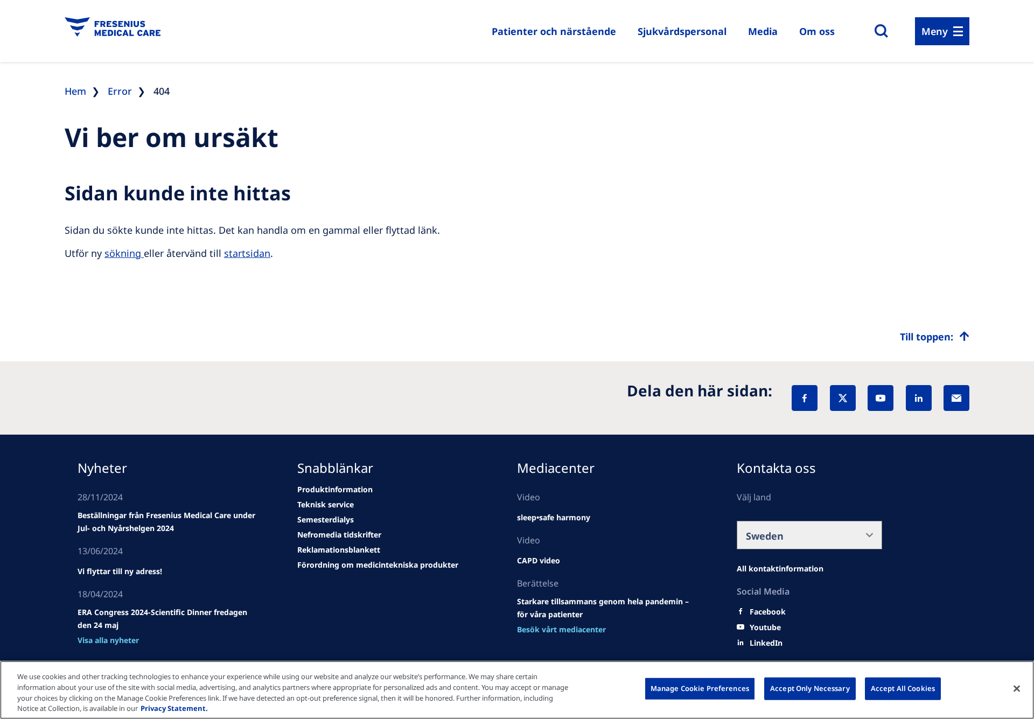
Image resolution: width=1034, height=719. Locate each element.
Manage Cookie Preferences (700, 688)
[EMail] (956, 398)
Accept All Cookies (903, 688)
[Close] (1017, 688)
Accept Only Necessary (810, 688)
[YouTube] (880, 398)
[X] (843, 398)
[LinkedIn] (919, 398)
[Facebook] (805, 398)
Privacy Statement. (174, 708)
